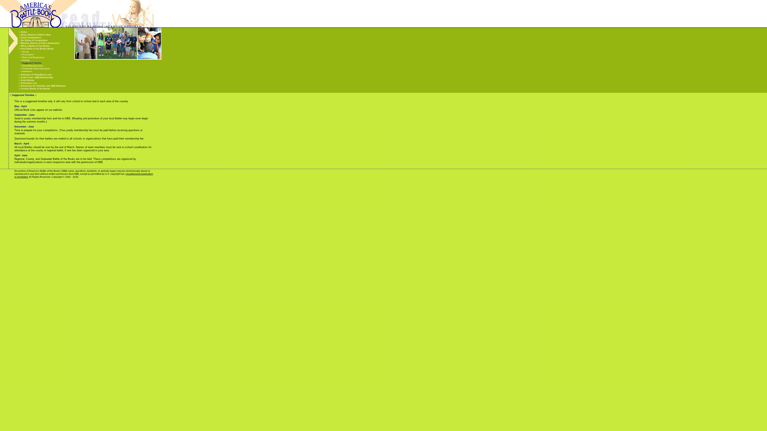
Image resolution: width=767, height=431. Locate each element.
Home (24, 32)
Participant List (29, 83)
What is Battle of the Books (35, 46)
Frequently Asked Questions (36, 68)
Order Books (27, 80)
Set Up (25, 52)
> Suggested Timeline (31, 63)
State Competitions (31, 37)
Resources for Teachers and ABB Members (43, 86)
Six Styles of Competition (34, 40)
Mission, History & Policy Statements (40, 43)
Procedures (28, 54)
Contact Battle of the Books (35, 88)
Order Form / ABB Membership (37, 77)
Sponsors (27, 71)
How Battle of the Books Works (37, 48)
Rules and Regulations (33, 57)
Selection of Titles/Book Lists (36, 74)
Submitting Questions (32, 66)
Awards (26, 60)
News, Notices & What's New (36, 35)
